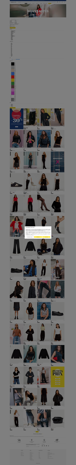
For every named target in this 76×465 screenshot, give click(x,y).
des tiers (45, 231)
